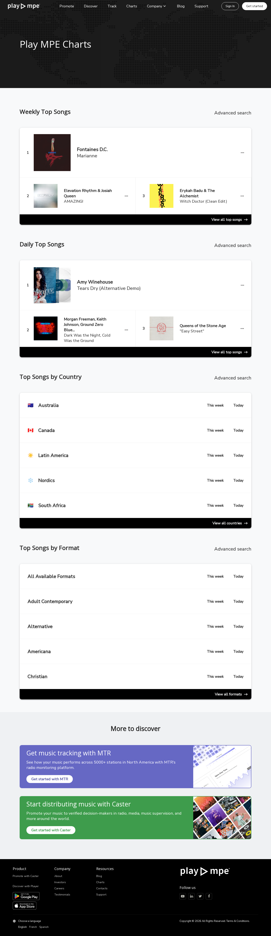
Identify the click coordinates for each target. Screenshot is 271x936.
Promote (67, 6)
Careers (59, 888)
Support (201, 6)
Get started (254, 6)
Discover (91, 6)
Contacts (102, 888)
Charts (131, 6)
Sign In (230, 6)
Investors (60, 882)
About (58, 876)
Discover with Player (26, 886)
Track (112, 6)
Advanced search (232, 113)
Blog (181, 6)
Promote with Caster (26, 876)
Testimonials (62, 894)
